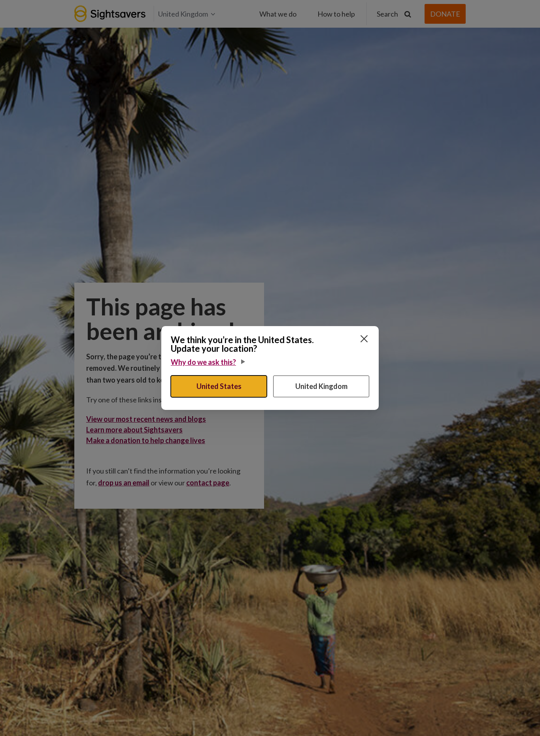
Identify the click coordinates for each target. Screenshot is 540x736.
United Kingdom (321, 386)
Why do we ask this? (203, 362)
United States (219, 386)
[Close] (364, 338)
